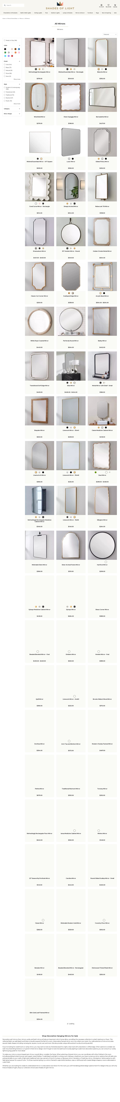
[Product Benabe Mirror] (39, 948)
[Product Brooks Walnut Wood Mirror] (102, 679)
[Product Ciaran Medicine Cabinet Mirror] (102, 410)
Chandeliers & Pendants (10, 12)
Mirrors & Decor (80, 12)
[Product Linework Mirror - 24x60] (70, 679)
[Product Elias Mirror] (70, 366)
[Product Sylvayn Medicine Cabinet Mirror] (39, 590)
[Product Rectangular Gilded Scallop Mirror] (102, 1037)
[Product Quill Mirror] (39, 679)
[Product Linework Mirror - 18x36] (70, 500)
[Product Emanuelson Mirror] (39, 231)
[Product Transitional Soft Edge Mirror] (39, 366)
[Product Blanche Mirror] (102, 52)
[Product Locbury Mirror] (70, 1082)
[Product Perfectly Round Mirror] (70, 321)
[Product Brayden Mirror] (39, 410)
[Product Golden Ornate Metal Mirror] (102, 231)
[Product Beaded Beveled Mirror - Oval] (39, 634)
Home (4, 18)
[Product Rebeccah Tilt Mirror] (102, 186)
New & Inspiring (106, 12)
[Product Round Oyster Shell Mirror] (102, 1082)
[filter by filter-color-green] (5, 52)
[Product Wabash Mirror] (70, 1037)
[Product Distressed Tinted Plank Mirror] (102, 948)
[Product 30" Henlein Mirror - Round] (70, 231)
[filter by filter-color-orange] (15, 52)
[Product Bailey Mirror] (102, 321)
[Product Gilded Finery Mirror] (102, 142)
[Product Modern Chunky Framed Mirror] (102, 724)
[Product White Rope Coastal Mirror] (39, 321)
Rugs (97, 12)
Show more (17, 79)
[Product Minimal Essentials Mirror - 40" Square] (39, 142)
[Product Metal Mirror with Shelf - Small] (102, 366)
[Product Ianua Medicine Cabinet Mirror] (70, 813)
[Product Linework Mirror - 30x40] (70, 410)
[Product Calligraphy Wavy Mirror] (39, 1037)
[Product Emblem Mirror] (70, 634)
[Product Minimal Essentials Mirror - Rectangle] (70, 52)
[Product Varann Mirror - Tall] (70, 993)
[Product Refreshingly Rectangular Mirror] (39, 52)
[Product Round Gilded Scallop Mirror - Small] (102, 858)
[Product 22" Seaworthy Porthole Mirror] (39, 858)
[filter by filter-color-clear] (12, 52)
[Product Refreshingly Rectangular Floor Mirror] (39, 813)
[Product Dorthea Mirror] (39, 724)
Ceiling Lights (38, 12)
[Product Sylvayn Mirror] (70, 590)
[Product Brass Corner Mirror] (102, 590)
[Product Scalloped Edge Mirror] (70, 276)
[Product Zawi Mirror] (102, 455)
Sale (115, 12)
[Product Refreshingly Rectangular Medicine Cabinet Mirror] (39, 500)
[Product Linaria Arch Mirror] (39, 455)
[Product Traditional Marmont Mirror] (70, 769)
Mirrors (21, 18)
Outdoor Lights (55, 12)
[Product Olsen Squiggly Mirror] (70, 97)
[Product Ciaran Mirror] (39, 903)
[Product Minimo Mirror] (102, 813)
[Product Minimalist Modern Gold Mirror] (70, 903)
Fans (46, 12)
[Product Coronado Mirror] (102, 993)
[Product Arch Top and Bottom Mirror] (70, 724)
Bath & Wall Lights (25, 12)
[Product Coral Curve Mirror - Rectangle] (39, 186)
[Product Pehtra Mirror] (39, 769)
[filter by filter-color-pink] (19, 52)
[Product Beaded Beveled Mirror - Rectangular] (70, 948)
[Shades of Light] (60, 5)
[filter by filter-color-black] (5, 49)
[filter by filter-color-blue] (19, 49)
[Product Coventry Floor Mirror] (102, 903)
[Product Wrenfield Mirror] (39, 97)
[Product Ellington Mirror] (102, 500)
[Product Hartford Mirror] (102, 545)
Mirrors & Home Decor (12, 18)
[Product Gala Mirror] (39, 1082)
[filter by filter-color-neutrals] (12, 49)
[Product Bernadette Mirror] (102, 97)
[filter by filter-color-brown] (15, 49)
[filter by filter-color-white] (8, 49)
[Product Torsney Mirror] (102, 769)
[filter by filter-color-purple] (8, 56)
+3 (109, 472)
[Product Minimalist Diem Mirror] (39, 545)
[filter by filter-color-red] (12, 56)
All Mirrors (27, 18)
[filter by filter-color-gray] (8, 52)
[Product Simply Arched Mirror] (70, 186)
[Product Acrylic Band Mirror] (102, 276)
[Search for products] (5, 5)
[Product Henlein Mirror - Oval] (102, 634)
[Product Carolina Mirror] (70, 858)
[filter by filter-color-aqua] (5, 56)
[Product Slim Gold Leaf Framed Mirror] (39, 993)
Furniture (90, 12)
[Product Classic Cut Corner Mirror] (39, 276)
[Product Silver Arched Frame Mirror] (70, 545)
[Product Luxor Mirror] (70, 142)
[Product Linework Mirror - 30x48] (70, 455)
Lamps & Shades (67, 12)
